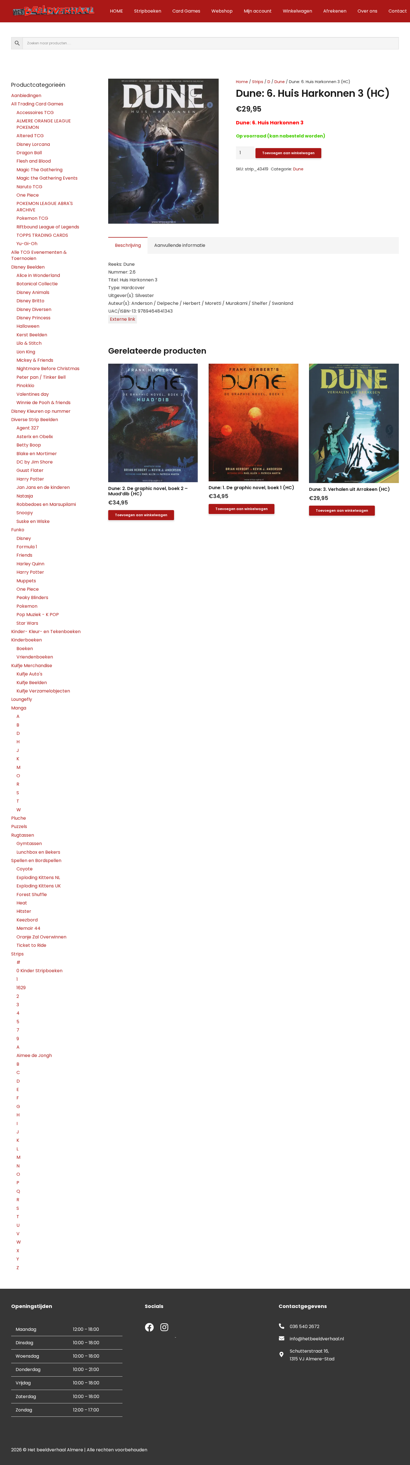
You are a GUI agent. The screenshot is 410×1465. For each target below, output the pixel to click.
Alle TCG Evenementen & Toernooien (39, 255)
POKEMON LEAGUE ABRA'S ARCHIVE (44, 206)
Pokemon (26, 606)
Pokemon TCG (32, 218)
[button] (210, 87)
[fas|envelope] (284, 1339)
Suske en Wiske (33, 521)
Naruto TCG (29, 187)
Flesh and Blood (33, 161)
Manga (18, 708)
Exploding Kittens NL (38, 877)
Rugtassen (22, 835)
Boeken (24, 648)
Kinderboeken (26, 640)
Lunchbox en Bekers (38, 852)
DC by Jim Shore (34, 462)
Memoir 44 (28, 928)
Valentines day (32, 394)
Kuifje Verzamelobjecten (43, 691)
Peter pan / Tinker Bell (41, 377)
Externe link (122, 319)
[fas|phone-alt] (284, 1327)
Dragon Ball (29, 152)
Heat (21, 903)
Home (242, 82)
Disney (23, 538)
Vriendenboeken (34, 657)
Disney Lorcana (33, 144)
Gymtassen (29, 843)
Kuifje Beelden (31, 682)
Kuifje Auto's (29, 674)
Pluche (18, 818)
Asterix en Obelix (34, 436)
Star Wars (27, 623)
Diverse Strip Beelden (34, 419)
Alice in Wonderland (38, 275)
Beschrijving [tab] (128, 245)
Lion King (25, 352)
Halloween (27, 326)
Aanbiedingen (26, 95)
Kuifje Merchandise (31, 665)
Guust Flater (30, 470)
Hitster (23, 911)
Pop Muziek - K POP (37, 614)
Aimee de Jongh (34, 1055)
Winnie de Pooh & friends (43, 402)
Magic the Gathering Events (47, 178)
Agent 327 (27, 428)
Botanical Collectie (37, 284)
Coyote (24, 869)
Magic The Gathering (39, 169)
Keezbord (27, 920)
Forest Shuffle (31, 894)
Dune (279, 82)
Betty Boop (28, 445)
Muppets (26, 581)
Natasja (24, 496)
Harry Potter (30, 479)
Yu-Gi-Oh (26, 243)
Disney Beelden (28, 267)
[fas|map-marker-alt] (284, 1355)
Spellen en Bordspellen (36, 860)
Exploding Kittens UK (38, 886)
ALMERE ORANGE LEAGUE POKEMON (43, 124)
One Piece (27, 195)
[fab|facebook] (149, 1328)
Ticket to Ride (31, 945)
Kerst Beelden (31, 335)
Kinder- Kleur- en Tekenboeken (46, 631)
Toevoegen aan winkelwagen (288, 153)
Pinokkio (25, 385)
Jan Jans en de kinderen (43, 487)
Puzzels (19, 826)
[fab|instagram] (164, 1328)
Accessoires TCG (35, 112)
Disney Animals (32, 292)
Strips (257, 82)
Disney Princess (33, 318)
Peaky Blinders (32, 597)
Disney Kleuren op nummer (41, 411)
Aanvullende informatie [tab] (179, 245)
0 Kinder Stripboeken (39, 970)
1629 (21, 987)
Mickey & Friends (34, 360)
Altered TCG (30, 135)
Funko (17, 530)
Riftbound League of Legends (47, 227)
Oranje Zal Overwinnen (41, 937)
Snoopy (24, 513)
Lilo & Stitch (29, 343)
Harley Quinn (30, 564)
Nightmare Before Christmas (47, 368)
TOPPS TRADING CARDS (42, 235)
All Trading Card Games (37, 104)
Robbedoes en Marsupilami (46, 504)
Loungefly (21, 699)
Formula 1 (26, 547)
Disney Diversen (33, 309)
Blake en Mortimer (36, 453)
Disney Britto (30, 301)
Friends (24, 555)
